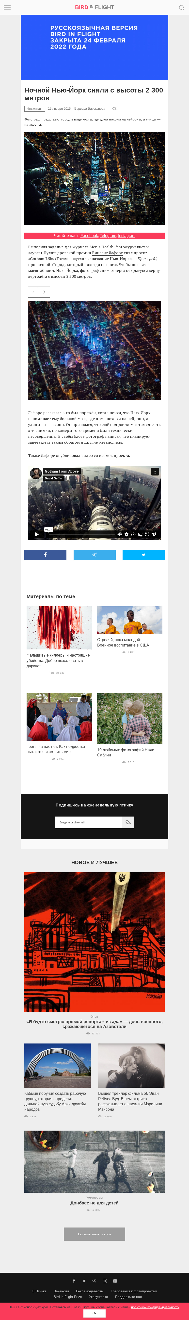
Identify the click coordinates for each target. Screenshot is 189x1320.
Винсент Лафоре (107, 252)
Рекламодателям (90, 1291)
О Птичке (39, 1291)
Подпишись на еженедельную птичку (94, 805)
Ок (94, 1313)
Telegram (108, 236)
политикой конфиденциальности (155, 1307)
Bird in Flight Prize (68, 1297)
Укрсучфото (98, 1297)
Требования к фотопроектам (134, 1291)
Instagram (126, 236)
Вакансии (61, 1291)
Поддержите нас (128, 1297)
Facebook (89, 236)
